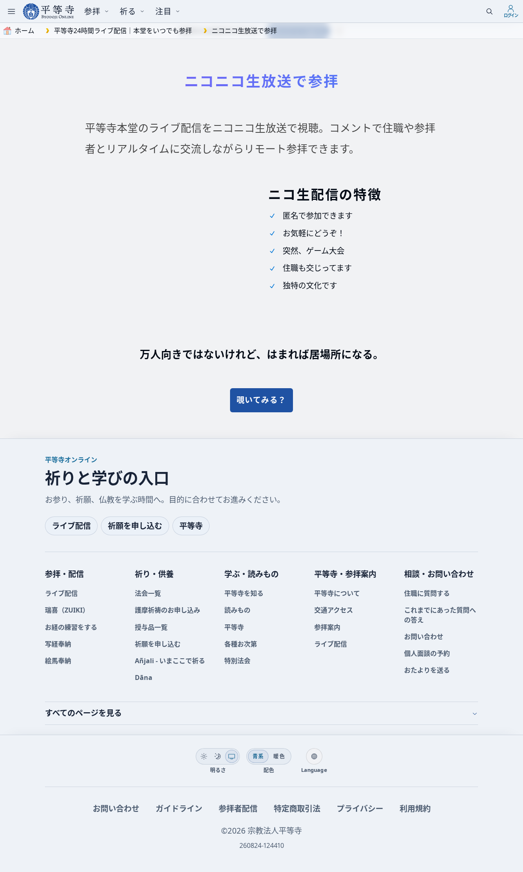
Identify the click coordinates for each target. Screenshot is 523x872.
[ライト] (203, 756)
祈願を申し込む (135, 525)
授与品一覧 (151, 627)
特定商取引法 (297, 808)
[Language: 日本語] (314, 756)
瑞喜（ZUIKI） (67, 610)
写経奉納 (58, 643)
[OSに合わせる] (231, 756)
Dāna (143, 677)
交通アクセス (333, 610)
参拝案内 (327, 627)
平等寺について (337, 593)
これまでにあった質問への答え (440, 615)
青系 (258, 756)
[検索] (489, 11)
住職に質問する (427, 593)
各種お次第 (240, 643)
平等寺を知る (244, 593)
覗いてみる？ (261, 399)
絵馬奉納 (58, 660)
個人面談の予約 (427, 653)
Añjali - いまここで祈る (170, 660)
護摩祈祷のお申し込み (167, 610)
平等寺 (191, 525)
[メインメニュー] (11, 11)
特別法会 (237, 660)
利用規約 (415, 808)
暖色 (279, 756)
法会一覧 (148, 593)
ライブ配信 (71, 525)
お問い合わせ (423, 636)
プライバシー (360, 808)
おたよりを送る (427, 670)
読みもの (237, 610)
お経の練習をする (71, 627)
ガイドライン (179, 808)
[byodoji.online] (48, 11)
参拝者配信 (238, 808)
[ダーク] (217, 756)
